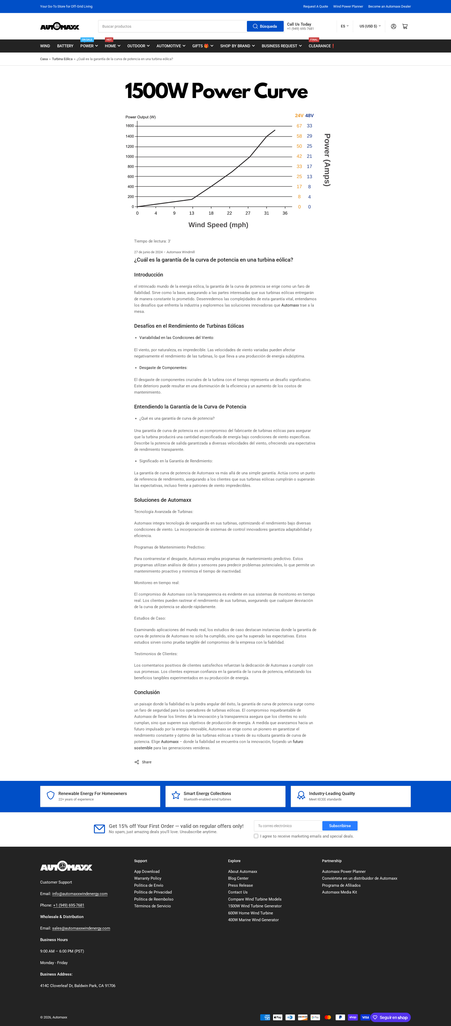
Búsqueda (268, 26)
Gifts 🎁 (200, 46)
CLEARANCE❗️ (322, 43)
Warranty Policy (147, 878)
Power (86, 43)
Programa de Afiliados (341, 885)
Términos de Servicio (152, 906)
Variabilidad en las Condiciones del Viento (176, 337)
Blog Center (238, 878)
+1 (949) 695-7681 (68, 905)
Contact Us (238, 892)
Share (146, 762)
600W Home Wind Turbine (250, 913)
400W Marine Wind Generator (253, 920)
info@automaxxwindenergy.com (80, 893)
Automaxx (290, 305)
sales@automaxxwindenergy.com (81, 928)
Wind (45, 46)
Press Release (240, 885)
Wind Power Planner (348, 6)
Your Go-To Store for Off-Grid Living (66, 6)
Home (110, 43)
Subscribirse (340, 825)
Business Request (279, 46)
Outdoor (136, 46)
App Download (146, 871)
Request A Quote (315, 6)
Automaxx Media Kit (339, 892)
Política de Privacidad (153, 892)
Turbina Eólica (62, 59)
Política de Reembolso (154, 899)
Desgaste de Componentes (163, 367)
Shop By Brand (235, 46)
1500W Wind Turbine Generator (255, 906)
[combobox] (191, 26)
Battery (65, 46)
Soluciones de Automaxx (162, 500)
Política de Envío (148, 885)
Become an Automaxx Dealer (389, 6)
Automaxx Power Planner (344, 871)
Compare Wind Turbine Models (255, 899)
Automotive (169, 46)
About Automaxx (242, 871)
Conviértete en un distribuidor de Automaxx (359, 878)
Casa (44, 59)
